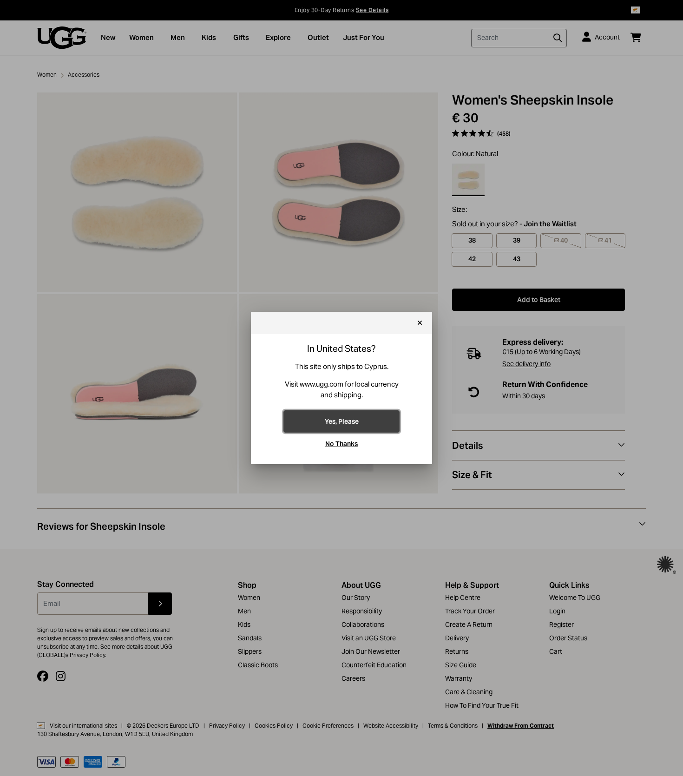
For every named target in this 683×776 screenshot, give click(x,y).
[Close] (419, 323)
